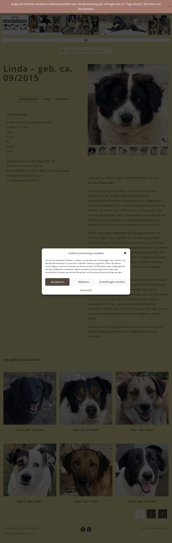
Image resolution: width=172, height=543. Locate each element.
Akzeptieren (57, 282)
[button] (125, 253)
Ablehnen (83, 282)
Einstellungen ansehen (112, 282)
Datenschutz (86, 290)
